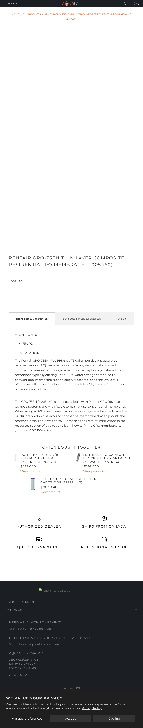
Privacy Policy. (92, 708)
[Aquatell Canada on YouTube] (78, 689)
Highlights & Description (32, 318)
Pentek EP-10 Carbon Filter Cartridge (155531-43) (68, 480)
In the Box (121, 318)
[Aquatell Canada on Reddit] (71, 689)
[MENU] (2, 3)
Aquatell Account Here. (44, 644)
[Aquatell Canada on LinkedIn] (64, 689)
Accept (70, 718)
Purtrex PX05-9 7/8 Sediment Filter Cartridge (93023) (39, 458)
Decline (114, 718)
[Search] (125, 3)
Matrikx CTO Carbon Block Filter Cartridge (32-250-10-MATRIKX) (107, 458)
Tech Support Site (39, 628)
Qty (11, 286)
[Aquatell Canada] (71, 3)
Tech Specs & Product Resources (81, 318)
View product (30, 471)
